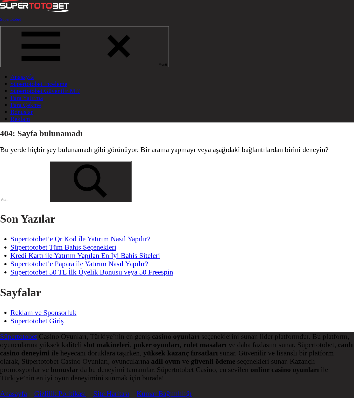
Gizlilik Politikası (60, 393)
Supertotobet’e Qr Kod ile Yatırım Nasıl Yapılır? (80, 239)
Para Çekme (25, 104)
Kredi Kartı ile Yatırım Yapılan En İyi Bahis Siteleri (85, 255)
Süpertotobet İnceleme (38, 83)
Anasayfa (22, 76)
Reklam (20, 118)
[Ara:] (25, 198)
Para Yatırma (26, 97)
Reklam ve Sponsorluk (43, 312)
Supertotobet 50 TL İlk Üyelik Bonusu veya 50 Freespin (91, 272)
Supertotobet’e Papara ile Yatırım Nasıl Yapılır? (79, 264)
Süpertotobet (10, 19)
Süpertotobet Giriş (37, 321)
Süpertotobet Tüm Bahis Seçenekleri (63, 247)
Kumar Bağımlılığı (164, 393)
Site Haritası (111, 393)
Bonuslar (21, 111)
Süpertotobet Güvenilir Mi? (45, 90)
